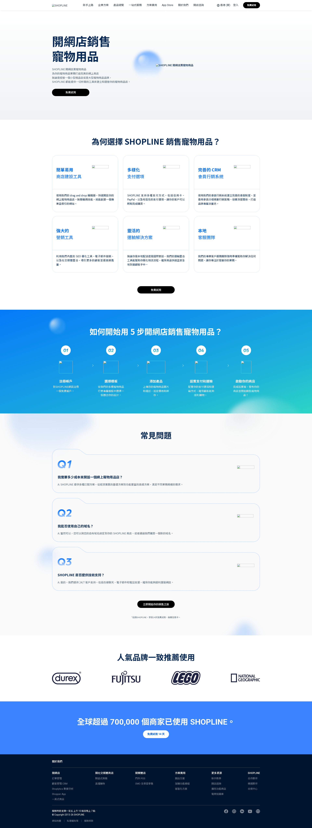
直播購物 (100, 783)
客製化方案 (181, 788)
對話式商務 (101, 778)
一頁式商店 (58, 799)
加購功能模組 (182, 783)
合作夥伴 (253, 778)
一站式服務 (135, 5)
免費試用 (251, 5)
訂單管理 (57, 778)
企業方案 (103, 5)
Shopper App (59, 794)
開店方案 (180, 778)
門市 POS (140, 778)
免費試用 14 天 (156, 734)
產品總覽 (118, 5)
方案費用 (152, 5)
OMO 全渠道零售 (144, 783)
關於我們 (183, 5)
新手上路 (88, 5)
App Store (167, 5)
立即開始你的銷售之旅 (156, 604)
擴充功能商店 (218, 788)
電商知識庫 (217, 794)
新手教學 (216, 778)
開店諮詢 (198, 5)
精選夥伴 (253, 783)
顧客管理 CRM (59, 783)
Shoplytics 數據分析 (62, 788)
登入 (235, 5)
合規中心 (253, 788)
